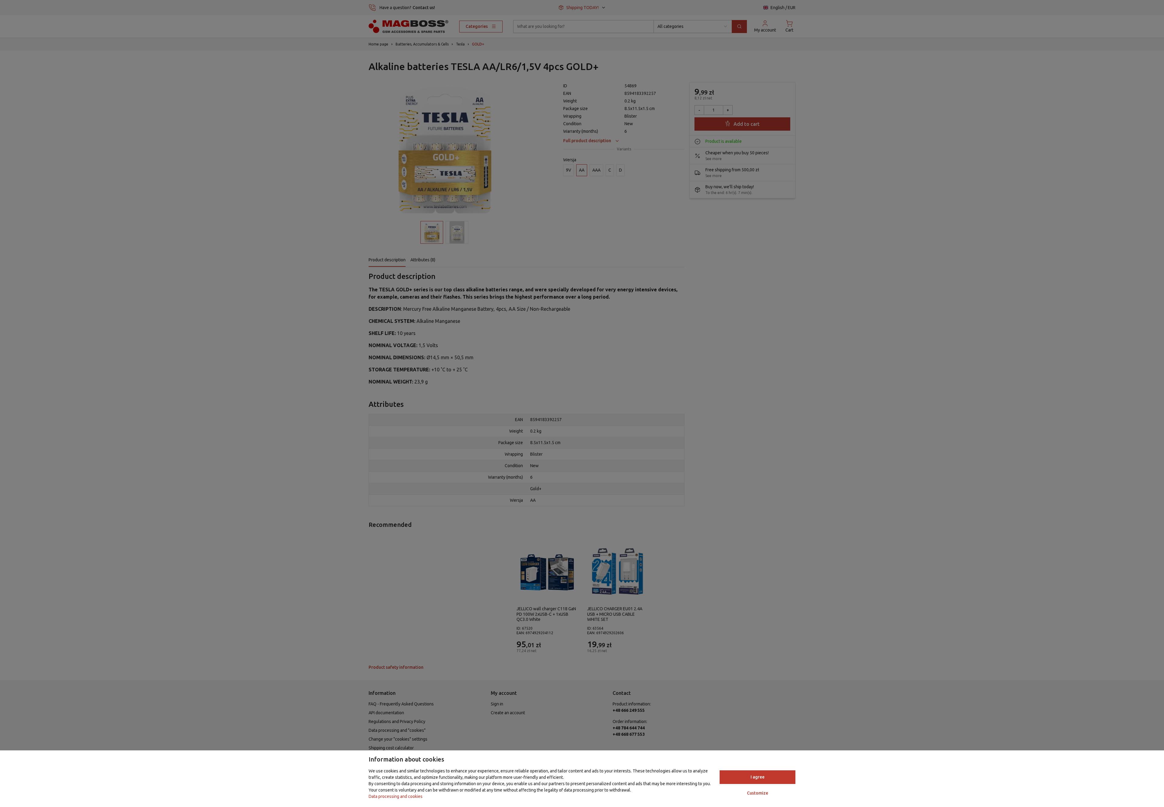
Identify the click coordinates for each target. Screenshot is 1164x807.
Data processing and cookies (396, 796)
